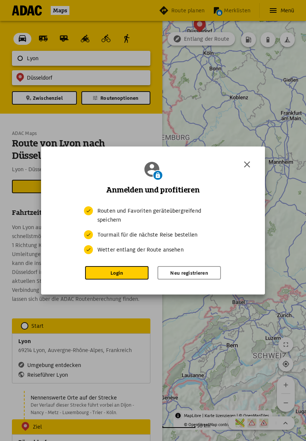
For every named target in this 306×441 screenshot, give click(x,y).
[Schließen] (247, 164)
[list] (153, 230)
